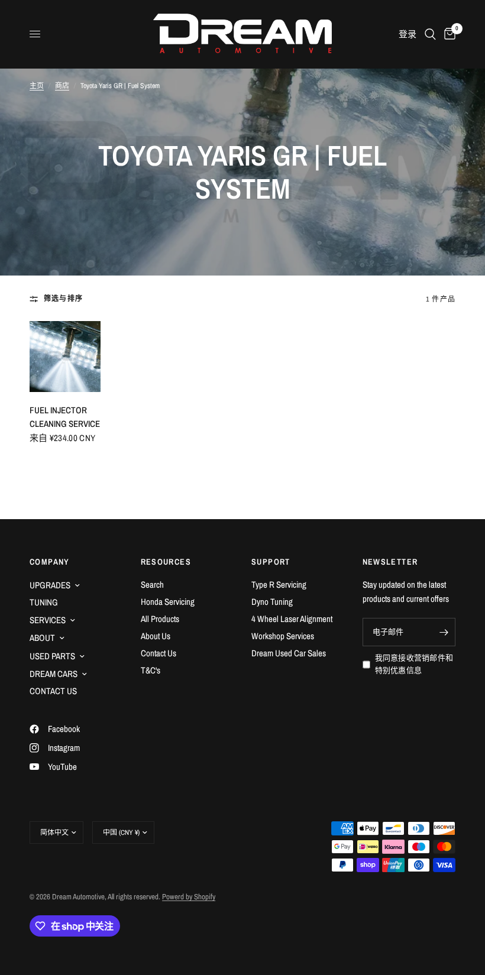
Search (152, 584)
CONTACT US (53, 691)
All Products (160, 619)
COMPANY (50, 562)
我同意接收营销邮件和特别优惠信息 (414, 664)
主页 (37, 85)
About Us (155, 636)
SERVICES (48, 620)
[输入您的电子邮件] (443, 632)
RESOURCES (166, 562)
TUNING (44, 602)
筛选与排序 (63, 298)
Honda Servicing (168, 601)
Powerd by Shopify (188, 897)
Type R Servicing (278, 584)
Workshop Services (282, 636)
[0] (447, 34)
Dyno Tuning (272, 601)
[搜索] (430, 34)
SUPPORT (270, 562)
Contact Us (158, 653)
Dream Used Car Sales (288, 653)
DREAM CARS (53, 674)
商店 (62, 85)
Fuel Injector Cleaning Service (65, 417)
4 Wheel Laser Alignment (291, 619)
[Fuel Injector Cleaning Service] (65, 356)
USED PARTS (52, 656)
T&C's (150, 670)
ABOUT (42, 637)
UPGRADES (50, 585)
